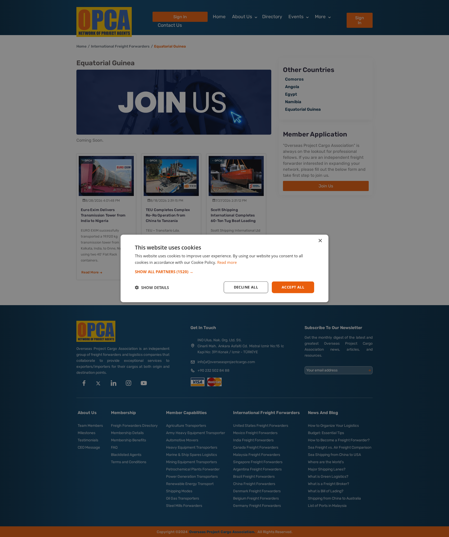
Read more (227, 262)
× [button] (320, 241)
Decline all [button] (246, 287)
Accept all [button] (293, 287)
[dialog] (224, 268)
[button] (224, 272)
